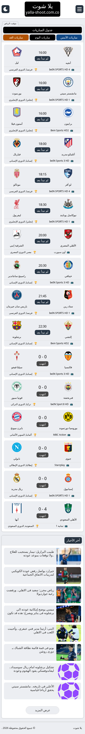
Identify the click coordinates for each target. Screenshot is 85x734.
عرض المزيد (42, 710)
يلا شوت (77, 728)
